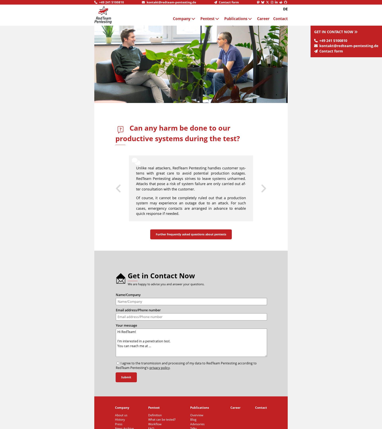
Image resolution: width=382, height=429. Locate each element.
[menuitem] (185, 18)
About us (121, 415)
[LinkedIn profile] (277, 2)
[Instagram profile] (273, 2)
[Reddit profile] (281, 2)
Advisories (197, 424)
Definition (155, 415)
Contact (280, 18)
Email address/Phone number (138, 310)
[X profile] (268, 2)
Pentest (207, 18)
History (120, 419)
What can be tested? (161, 419)
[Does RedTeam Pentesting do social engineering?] (122, 188)
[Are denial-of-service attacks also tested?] (260, 188)
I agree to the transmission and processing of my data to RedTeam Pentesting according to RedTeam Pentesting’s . (186, 365)
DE (285, 9)
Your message (126, 325)
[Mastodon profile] (259, 2)
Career (263, 18)
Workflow (155, 424)
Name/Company (128, 295)
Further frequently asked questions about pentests (191, 234)
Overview (196, 415)
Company (182, 18)
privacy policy (159, 368)
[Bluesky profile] (263, 2)
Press (118, 424)
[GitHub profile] (286, 2)
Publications (235, 18)
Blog (193, 419)
